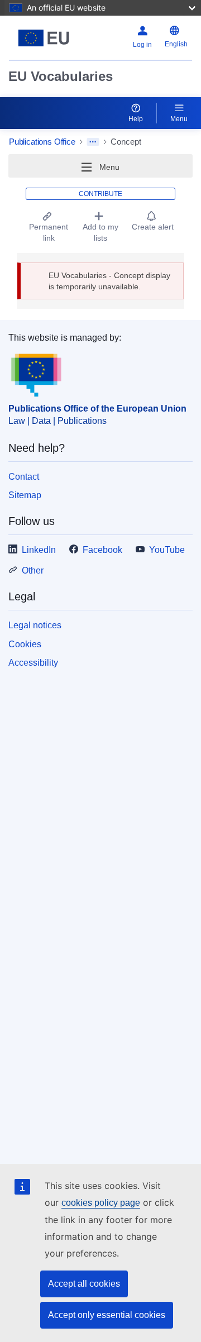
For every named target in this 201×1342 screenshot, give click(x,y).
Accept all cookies (84, 1283)
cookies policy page (100, 1202)
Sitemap (24, 495)
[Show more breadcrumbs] (93, 142)
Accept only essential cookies (106, 1315)
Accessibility (33, 662)
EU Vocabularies (60, 76)
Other (33, 570)
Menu (179, 119)
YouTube (167, 550)
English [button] (176, 44)
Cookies (24, 644)
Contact (23, 476)
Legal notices (34, 625)
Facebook (102, 550)
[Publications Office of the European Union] (44, 38)
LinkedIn (39, 550)
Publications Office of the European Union (97, 408)
